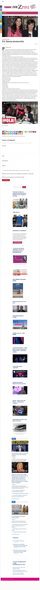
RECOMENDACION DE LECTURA (19, 564)
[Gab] (10, 134)
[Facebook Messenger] (10, 132)
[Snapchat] (24, 132)
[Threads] (20, 132)
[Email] (26, 132)
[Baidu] (14, 134)
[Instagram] (7, 132)
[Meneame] (9, 134)
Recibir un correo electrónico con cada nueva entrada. (13, 177)
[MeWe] (5, 134)
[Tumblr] (33, 132)
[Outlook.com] (29, 132)
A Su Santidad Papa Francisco (19, 540)
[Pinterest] (35, 132)
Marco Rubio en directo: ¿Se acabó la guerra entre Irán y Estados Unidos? (20, 455)
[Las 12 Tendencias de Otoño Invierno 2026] (20, 509)
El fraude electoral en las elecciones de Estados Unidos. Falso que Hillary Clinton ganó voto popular (20, 551)
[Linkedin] (16, 132)
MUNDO (13, 438)
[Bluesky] (22, 132)
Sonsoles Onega (22, 136)
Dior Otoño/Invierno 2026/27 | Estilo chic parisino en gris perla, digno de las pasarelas (20, 526)
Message (4, 145)
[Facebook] (5, 132)
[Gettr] (3, 134)
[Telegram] (12, 132)
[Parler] (18, 132)
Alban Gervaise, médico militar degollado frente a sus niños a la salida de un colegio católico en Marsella (20, 545)
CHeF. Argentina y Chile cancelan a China (20, 493)
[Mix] (7, 134)
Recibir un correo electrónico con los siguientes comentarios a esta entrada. (17, 173)
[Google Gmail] (28, 132)
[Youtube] (14, 132)
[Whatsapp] (9, 132)
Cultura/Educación (5, 39)
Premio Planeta (11, 136)
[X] (3, 132)
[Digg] (16, 134)
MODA (13, 501)
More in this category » (16, 498)
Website (3, 165)
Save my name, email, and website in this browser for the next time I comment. (16, 170)
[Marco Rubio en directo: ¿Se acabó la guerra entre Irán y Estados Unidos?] (20, 446)
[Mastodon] (12, 134)
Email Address (5, 160)
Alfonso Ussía (6, 136)
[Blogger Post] (1, 21)
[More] (22, 134)
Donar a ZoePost (17, 242)
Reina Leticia (17, 136)
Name (3, 155)
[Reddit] (31, 132)
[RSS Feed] (20, 134)
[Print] (18, 134)
